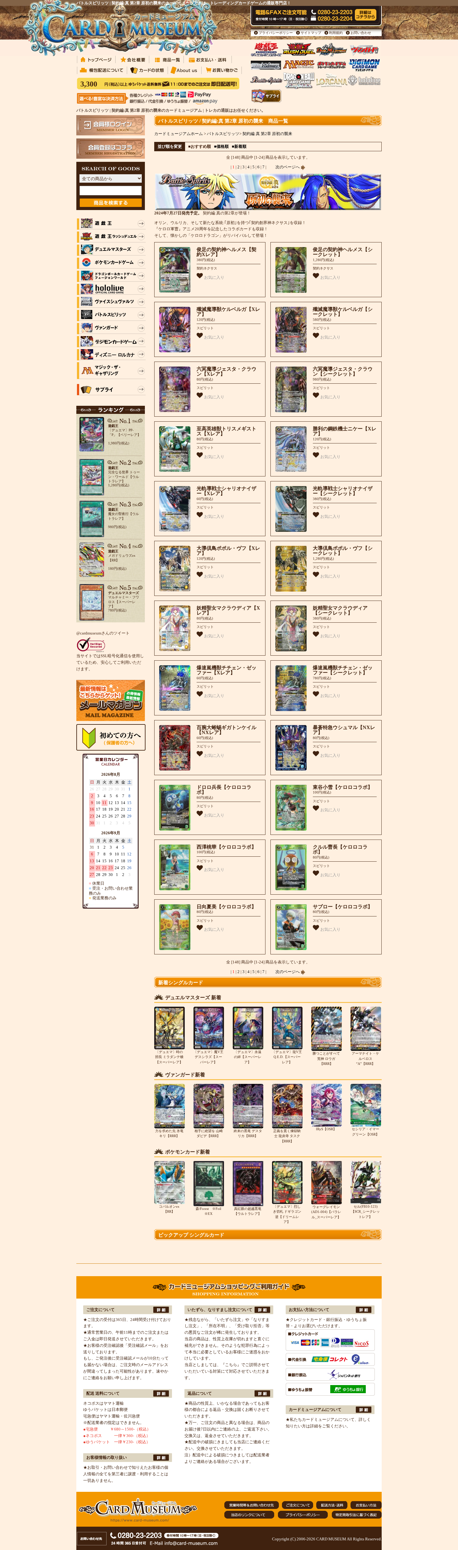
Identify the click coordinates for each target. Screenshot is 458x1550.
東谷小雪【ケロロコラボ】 (343, 787)
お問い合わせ (361, 33)
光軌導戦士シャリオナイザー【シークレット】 (343, 491)
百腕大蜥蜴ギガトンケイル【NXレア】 (226, 730)
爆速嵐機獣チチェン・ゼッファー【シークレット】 (343, 670)
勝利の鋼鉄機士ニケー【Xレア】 (344, 431)
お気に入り (213, 277)
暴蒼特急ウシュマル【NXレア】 (344, 730)
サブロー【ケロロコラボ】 (343, 906)
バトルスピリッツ (223, 133)
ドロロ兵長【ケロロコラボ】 (224, 789)
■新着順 (239, 146)
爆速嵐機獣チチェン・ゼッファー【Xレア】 (226, 670)
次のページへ (288, 167)
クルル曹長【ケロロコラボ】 (340, 849)
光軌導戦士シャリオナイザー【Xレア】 (226, 491)
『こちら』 (231, 1364)
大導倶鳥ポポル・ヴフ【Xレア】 (228, 551)
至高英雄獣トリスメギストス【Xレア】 (226, 431)
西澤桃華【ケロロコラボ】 (226, 847)
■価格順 (221, 146)
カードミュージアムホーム (178, 133)
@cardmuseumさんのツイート (103, 633)
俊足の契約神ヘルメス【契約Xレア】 (226, 252)
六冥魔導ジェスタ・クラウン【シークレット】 (343, 371)
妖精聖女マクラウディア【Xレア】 (228, 610)
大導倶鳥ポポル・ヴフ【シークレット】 (343, 551)
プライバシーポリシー (276, 33)
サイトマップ (311, 33)
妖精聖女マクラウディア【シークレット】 (340, 610)
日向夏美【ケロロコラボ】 (226, 906)
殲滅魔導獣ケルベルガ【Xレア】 (228, 312)
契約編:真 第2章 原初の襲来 (267, 133)
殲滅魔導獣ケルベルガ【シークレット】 (343, 312)
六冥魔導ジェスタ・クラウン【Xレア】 (226, 371)
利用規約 (336, 33)
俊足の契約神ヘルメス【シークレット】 (343, 252)
